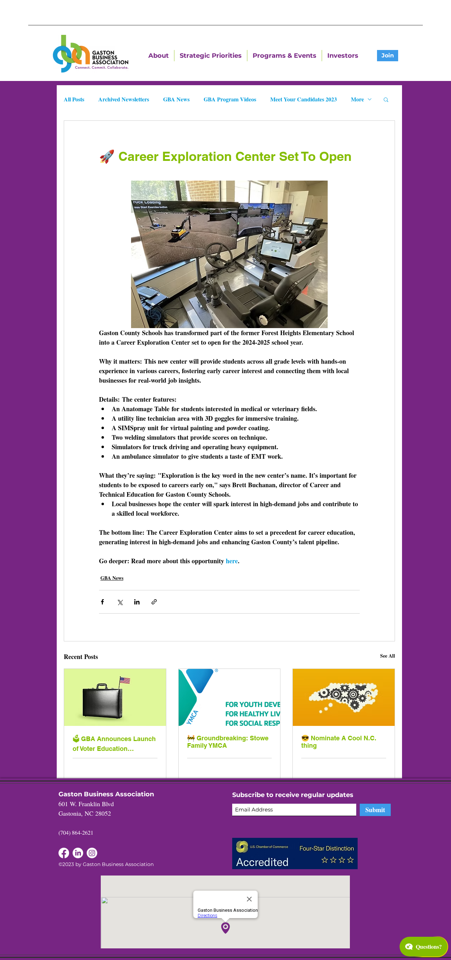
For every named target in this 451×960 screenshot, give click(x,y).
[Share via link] (154, 601)
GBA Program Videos (230, 99)
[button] (386, 99)
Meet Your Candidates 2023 (303, 99)
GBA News (176, 99)
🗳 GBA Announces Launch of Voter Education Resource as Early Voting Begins (114, 743)
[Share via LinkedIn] (137, 601)
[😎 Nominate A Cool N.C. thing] (344, 697)
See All (387, 655)
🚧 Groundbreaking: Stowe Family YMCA (227, 741)
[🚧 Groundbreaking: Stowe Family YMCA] (229, 697)
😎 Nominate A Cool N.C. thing (338, 741)
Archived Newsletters (123, 99)
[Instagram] (92, 853)
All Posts (74, 99)
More (357, 99)
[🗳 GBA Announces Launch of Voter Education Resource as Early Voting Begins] (115, 697)
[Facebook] (78, 853)
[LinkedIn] (63, 853)
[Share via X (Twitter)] (119, 601)
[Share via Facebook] (102, 601)
